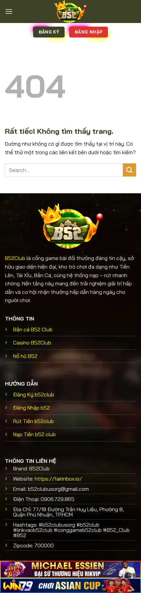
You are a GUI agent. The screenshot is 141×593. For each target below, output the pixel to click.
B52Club (15, 258)
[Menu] (9, 11)
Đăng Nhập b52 (31, 407)
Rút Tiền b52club (33, 421)
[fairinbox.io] (70, 11)
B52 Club (32, 329)
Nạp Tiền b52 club (34, 434)
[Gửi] (129, 169)
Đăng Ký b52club (33, 394)
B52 (25, 356)
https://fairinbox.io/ (58, 478)
